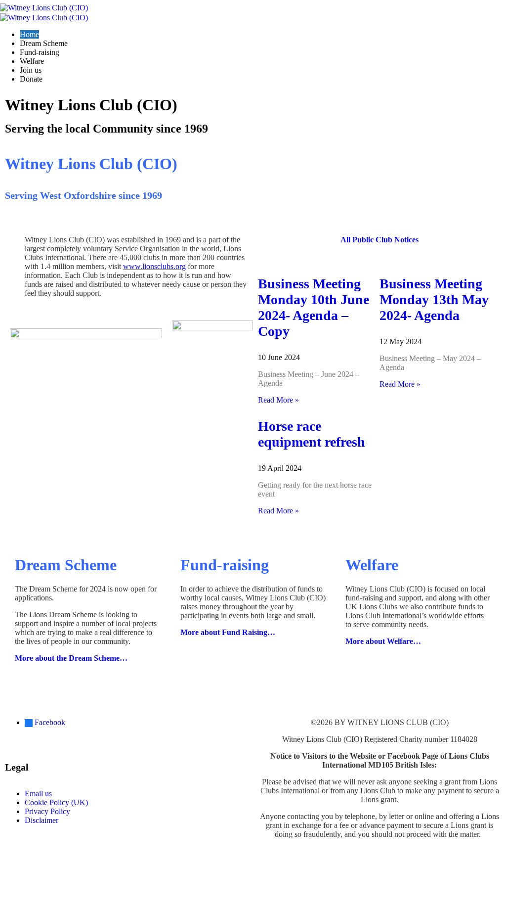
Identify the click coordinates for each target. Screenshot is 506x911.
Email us (38, 793)
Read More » (278, 400)
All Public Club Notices (379, 239)
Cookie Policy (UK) (56, 802)
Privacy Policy (47, 811)
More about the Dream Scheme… (71, 658)
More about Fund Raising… (227, 632)
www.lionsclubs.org (154, 266)
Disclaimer (41, 820)
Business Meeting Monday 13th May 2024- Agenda (434, 299)
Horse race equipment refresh (311, 434)
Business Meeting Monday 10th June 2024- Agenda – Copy (313, 307)
